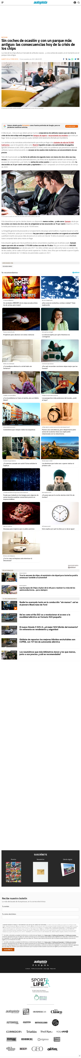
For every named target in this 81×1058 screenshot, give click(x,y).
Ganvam (68, 221)
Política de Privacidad (58, 927)
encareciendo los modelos (58, 135)
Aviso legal (46, 969)
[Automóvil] (12, 1022)
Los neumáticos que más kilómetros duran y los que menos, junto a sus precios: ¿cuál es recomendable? (47, 653)
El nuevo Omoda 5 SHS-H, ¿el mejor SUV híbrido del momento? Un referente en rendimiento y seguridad (48, 628)
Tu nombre (5, 906)
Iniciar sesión (75, 2)
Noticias (4, 37)
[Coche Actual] (26, 1011)
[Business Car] (39, 1012)
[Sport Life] (55, 1022)
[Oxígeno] (43, 1039)
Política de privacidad (36, 969)
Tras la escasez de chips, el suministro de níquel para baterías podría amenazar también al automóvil (48, 576)
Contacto (27, 969)
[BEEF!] (23, 1048)
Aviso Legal (48, 927)
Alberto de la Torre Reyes (9, 59)
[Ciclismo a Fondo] (11, 1039)
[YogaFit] (62, 1032)
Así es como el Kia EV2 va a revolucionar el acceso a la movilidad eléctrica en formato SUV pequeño (44, 616)
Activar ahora (70, 126)
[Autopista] (40, 2)
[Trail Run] (46, 1031)
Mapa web (53, 969)
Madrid (35, 145)
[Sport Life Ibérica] (40, 983)
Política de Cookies (72, 927)
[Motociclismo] (41, 1022)
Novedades (13, 614)
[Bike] (27, 1039)
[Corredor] (14, 1031)
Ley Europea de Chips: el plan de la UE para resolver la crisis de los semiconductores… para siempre (47, 588)
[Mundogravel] (52, 1049)
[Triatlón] (31, 1032)
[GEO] (37, 1049)
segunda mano (7, 266)
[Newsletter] (40, 872)
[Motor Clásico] (56, 1011)
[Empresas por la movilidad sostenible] (40, 997)
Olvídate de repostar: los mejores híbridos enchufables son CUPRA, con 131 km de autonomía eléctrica (47, 640)
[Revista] (13, 872)
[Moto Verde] (27, 1022)
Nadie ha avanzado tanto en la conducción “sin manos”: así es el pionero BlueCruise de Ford (48, 603)
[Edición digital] (67, 869)
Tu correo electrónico (9, 914)
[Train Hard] (57, 1039)
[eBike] (11, 1049)
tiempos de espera (40, 135)
